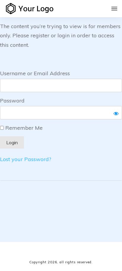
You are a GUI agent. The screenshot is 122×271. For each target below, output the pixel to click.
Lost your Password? (25, 159)
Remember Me (23, 127)
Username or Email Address (35, 73)
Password (12, 100)
